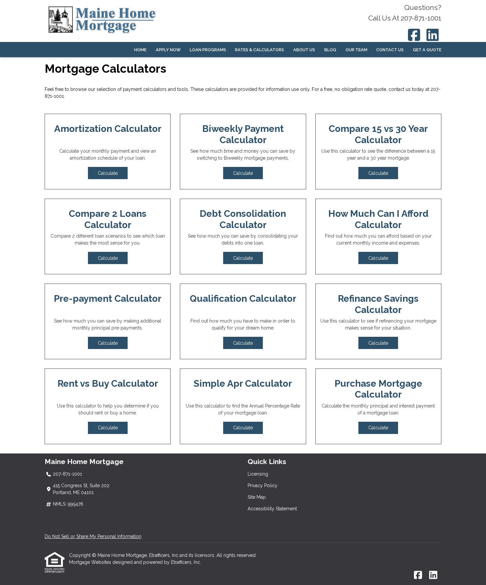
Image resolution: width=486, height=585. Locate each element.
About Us (304, 49)
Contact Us (390, 49)
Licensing (258, 474)
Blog (330, 49)
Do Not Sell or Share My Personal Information (93, 536)
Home (140, 49)
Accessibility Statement (272, 508)
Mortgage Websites (90, 562)
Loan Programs (208, 49)
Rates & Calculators (259, 49)
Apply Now (168, 49)
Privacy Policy (262, 485)
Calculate (108, 173)
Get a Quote (427, 49)
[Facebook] (414, 35)
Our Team (356, 49)
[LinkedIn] (433, 35)
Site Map (257, 497)
